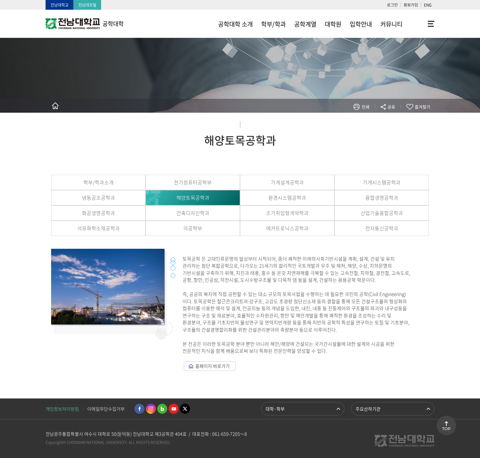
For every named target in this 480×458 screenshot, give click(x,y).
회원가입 (411, 5)
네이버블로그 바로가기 (162, 409)
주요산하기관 (368, 408)
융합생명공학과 (381, 197)
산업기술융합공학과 (382, 213)
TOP (446, 428)
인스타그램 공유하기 (375, 123)
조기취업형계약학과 (287, 213)
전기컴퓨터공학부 (193, 182)
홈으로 (55, 106)
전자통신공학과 (381, 228)
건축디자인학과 (192, 213)
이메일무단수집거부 (106, 408)
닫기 (395, 120)
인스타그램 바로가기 (151, 409)
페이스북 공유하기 (333, 123)
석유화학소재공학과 (98, 228)
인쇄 (365, 107)
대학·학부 (275, 408)
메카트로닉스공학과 (287, 228)
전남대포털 (87, 5)
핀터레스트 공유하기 (358, 123)
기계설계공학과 (287, 182)
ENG (428, 5)
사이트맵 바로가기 (420, 24)
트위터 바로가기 (185, 409)
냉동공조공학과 (98, 197)
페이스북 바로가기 (139, 409)
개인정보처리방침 (62, 408)
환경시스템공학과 (287, 197)
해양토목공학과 (192, 197)
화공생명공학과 (98, 213)
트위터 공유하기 (341, 123)
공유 (391, 107)
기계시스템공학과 (382, 182)
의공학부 (192, 228)
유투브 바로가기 (174, 409)
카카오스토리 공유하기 (350, 123)
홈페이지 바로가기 (212, 366)
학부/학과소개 (98, 182)
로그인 (392, 5)
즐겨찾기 (422, 107)
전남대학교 (60, 5)
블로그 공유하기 (366, 123)
